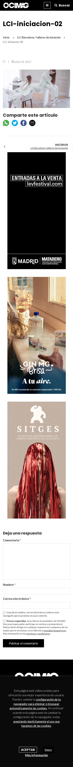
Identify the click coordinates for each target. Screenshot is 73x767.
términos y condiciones (38, 633)
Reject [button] (48, 749)
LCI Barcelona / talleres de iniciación (49, 148)
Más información (36, 755)
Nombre (9, 584)
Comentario (12, 540)
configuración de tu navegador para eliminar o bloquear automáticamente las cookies (35, 704)
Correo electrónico (17, 598)
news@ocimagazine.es (54, 630)
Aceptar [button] (28, 749)
